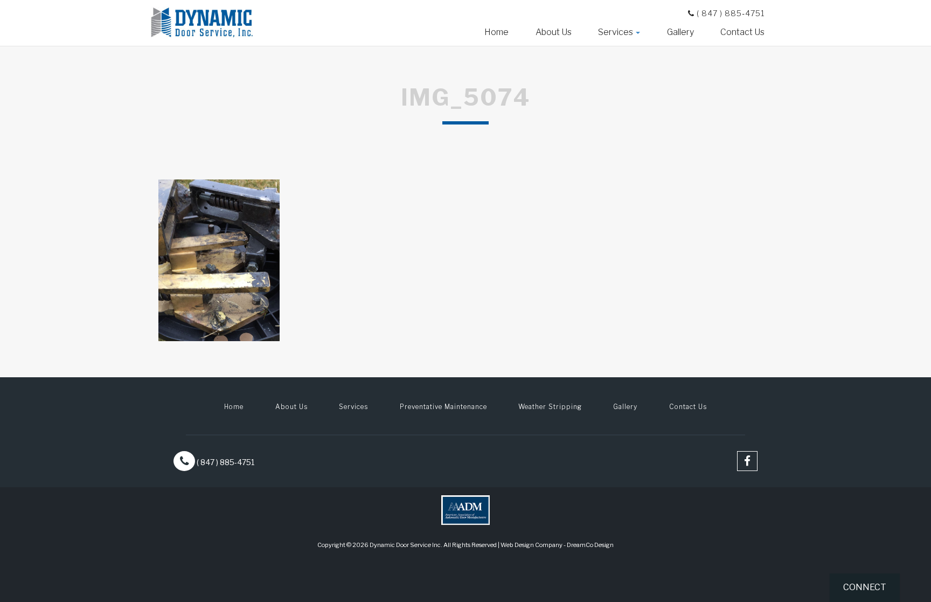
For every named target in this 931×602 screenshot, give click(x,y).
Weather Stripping (550, 407)
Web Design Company (531, 545)
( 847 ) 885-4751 (729, 13)
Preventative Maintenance (443, 407)
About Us (554, 32)
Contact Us (742, 32)
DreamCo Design (590, 545)
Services (616, 32)
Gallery (680, 32)
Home (496, 32)
